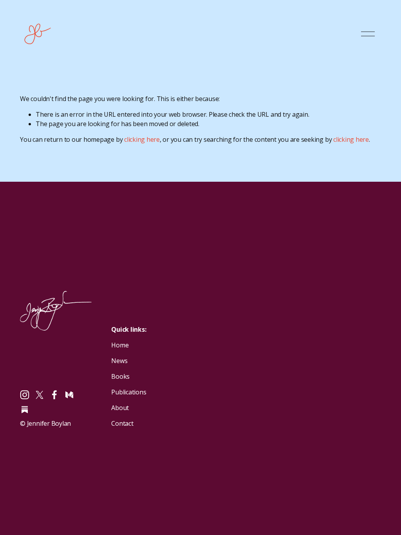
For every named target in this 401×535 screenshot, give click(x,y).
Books (120, 376)
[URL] (24, 409)
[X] (39, 394)
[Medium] (69, 394)
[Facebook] (54, 394)
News (119, 360)
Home (119, 345)
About (120, 407)
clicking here (142, 139)
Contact (122, 423)
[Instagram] (24, 394)
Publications (128, 392)
